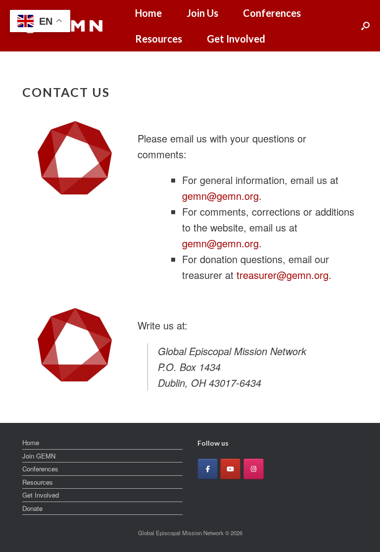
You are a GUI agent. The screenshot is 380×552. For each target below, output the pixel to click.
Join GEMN (38, 455)
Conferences (272, 13)
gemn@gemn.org (220, 195)
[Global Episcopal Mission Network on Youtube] (230, 469)
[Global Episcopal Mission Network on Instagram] (253, 469)
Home (148, 13)
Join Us (202, 13)
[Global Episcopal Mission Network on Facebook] (207, 469)
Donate (32, 508)
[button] (365, 25)
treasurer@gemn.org (283, 275)
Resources (158, 39)
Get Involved (236, 39)
